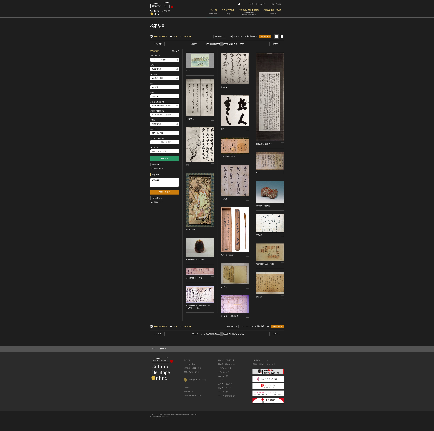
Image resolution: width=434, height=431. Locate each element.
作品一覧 (213, 11)
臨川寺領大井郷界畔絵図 (229, 316)
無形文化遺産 (188, 391)
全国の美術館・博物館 (272, 11)
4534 (208, 44)
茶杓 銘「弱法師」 (228, 255)
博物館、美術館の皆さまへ (227, 364)
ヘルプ (220, 380)
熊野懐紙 (259, 235)
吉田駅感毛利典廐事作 (263, 144)
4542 (235, 44)
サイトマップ (223, 392)
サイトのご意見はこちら (227, 396)
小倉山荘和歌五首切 (228, 156)
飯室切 (258, 172)
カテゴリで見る (228, 11)
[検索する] (177, 60)
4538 (221, 44)
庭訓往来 (259, 297)
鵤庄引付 (224, 287)
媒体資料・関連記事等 (226, 360)
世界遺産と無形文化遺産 (249, 12)
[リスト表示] (281, 36)
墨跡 (222, 129)
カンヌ (188, 70)
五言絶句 (224, 87)
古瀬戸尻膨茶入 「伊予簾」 (195, 259)
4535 (211, 44)
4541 (231, 44)
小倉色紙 (224, 199)
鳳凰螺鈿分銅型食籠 (263, 206)
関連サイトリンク (224, 388)
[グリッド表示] (276, 36)
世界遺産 (187, 387)
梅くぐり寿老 (190, 229)
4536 (214, 44)
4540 (228, 44)
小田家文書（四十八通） (194, 278)
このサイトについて (256, 4)
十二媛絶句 (190, 119)
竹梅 (187, 165)
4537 (218, 44)
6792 (242, 44)
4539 (225, 44)
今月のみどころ (223, 372)
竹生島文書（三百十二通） (265, 264)
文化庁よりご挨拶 (224, 368)
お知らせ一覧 (223, 376)
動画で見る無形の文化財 (192, 395)
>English (278, 4)
